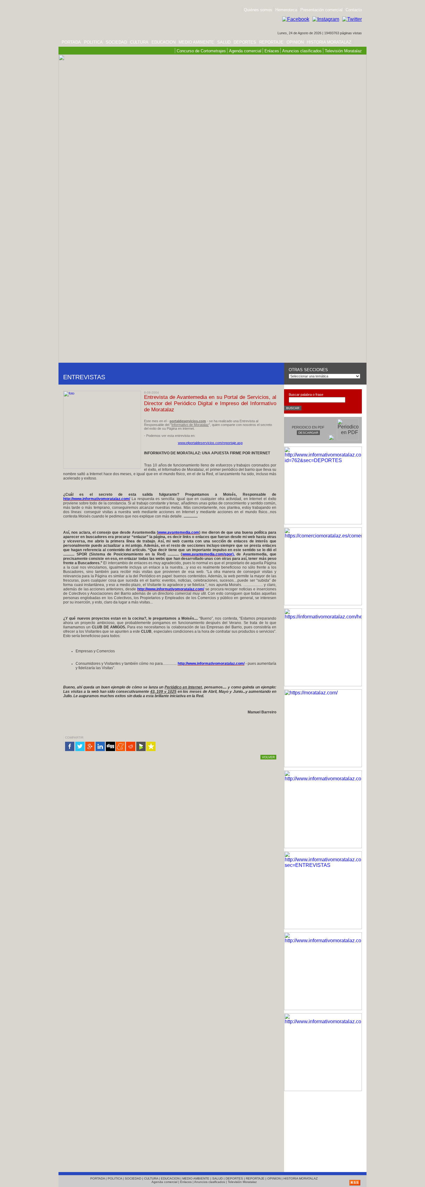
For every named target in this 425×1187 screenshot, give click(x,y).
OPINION (295, 42)
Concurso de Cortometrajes (201, 51)
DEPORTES (245, 42)
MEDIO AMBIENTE (196, 42)
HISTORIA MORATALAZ (328, 42)
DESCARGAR (308, 432)
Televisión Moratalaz (343, 51)
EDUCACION (163, 42)
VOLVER (268, 757)
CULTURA (139, 42)
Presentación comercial (322, 9)
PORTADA (71, 42)
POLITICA (93, 42)
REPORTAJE (271, 42)
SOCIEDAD (116, 42)
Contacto (354, 9)
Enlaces (271, 51)
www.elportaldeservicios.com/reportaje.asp (210, 443)
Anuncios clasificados (302, 51)
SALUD (224, 42)
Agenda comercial (245, 51)
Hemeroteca (286, 9)
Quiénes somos (258, 9)
